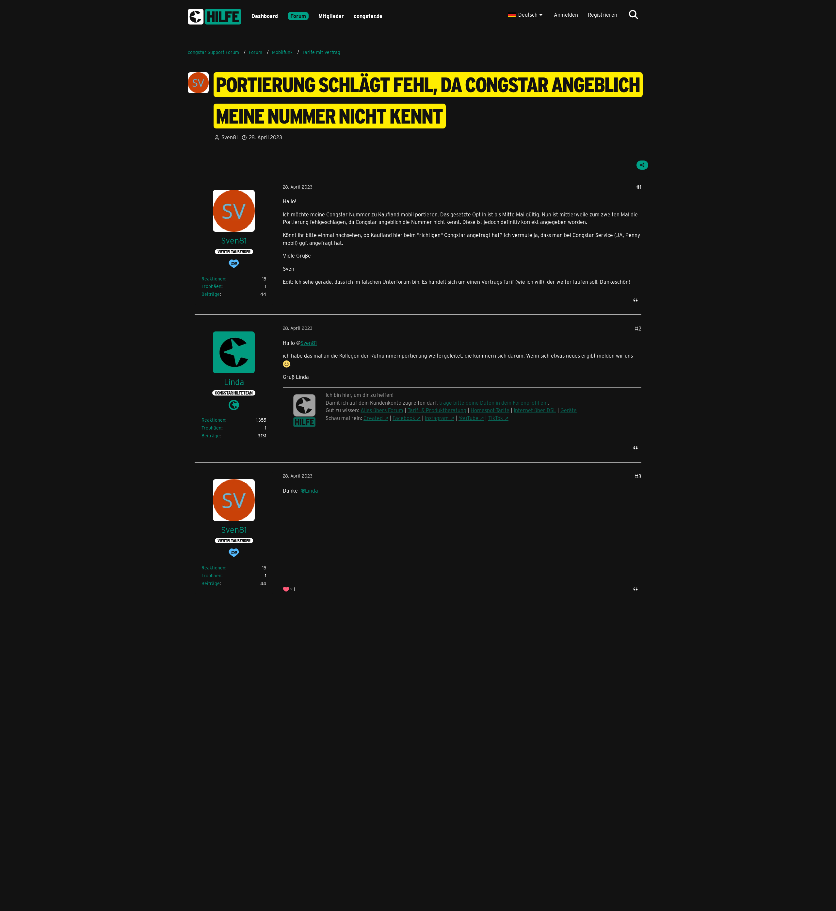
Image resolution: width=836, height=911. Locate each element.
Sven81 (229, 137)
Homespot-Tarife (490, 410)
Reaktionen (213, 279)
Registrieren (602, 14)
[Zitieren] (635, 300)
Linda (311, 490)
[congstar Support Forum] (214, 16)
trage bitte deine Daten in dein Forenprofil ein (493, 402)
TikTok (495, 417)
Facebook (404, 417)
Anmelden (566, 14)
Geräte (568, 410)
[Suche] (633, 15)
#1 (638, 186)
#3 (638, 476)
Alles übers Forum (382, 410)
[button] (526, 15)
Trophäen (211, 286)
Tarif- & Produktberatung (437, 410)
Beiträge (210, 294)
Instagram (437, 417)
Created (373, 417)
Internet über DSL (535, 410)
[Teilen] (642, 165)
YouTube (468, 417)
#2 (638, 328)
